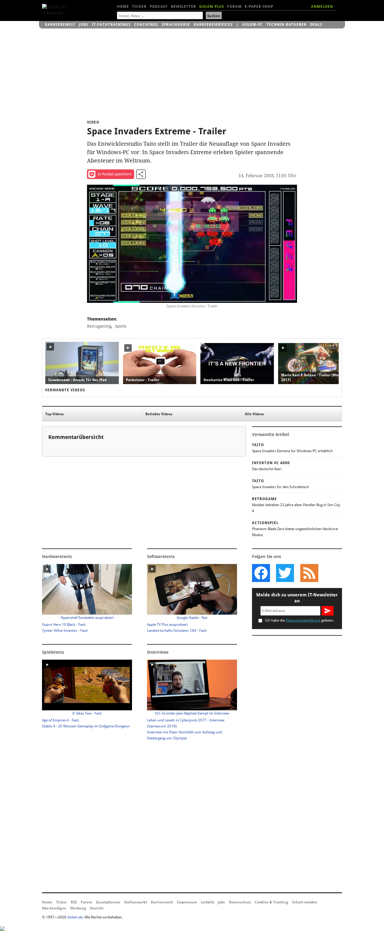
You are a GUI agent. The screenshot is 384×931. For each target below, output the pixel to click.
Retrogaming (99, 326)
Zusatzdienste (108, 902)
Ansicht (97, 908)
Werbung (78, 908)
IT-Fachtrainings (111, 24)
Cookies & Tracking (271, 902)
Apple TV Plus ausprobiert (167, 624)
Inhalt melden (304, 902)
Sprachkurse (176, 24)
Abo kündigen (54, 908)
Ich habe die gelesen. (299, 620)
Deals (316, 24)
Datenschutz (240, 902)
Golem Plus (211, 6)
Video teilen (141, 174)
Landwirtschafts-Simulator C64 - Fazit (176, 630)
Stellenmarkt (135, 902)
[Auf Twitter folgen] (285, 573)
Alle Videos (254, 414)
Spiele (121, 326)
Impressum (187, 902)
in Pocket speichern (115, 174)
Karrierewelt (60, 24)
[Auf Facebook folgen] (261, 573)
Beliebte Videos (159, 414)
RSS (74, 902)
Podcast (159, 6)
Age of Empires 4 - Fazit (60, 720)
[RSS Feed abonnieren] (309, 573)
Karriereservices (213, 24)
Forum (234, 6)
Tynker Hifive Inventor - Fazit (65, 630)
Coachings (146, 24)
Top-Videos (54, 414)
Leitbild (207, 902)
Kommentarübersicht (76, 437)
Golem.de (74, 917)
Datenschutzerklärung (303, 620)
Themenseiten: (102, 319)
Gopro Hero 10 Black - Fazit (64, 624)
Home (123, 6)
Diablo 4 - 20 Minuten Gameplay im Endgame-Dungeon (86, 726)
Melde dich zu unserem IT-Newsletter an (297, 598)
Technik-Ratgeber (286, 24)
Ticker (139, 6)
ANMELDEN (322, 6)
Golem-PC (252, 24)
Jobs (83, 24)
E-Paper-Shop (259, 6)
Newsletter (183, 6)
